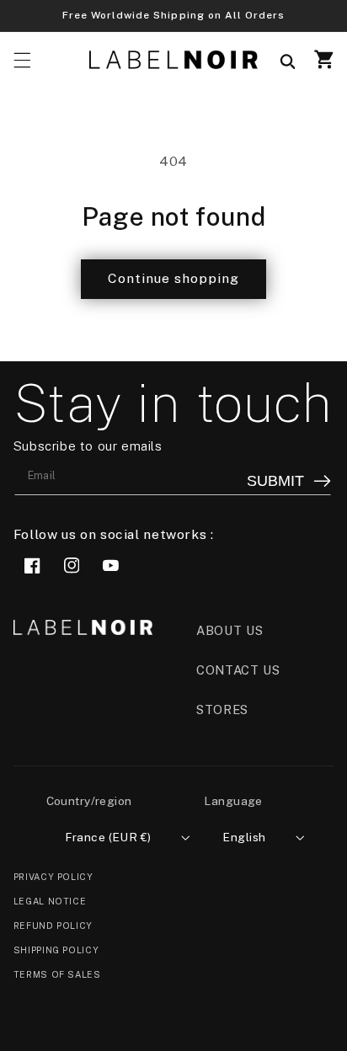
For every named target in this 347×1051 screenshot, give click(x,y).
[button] (22, 59)
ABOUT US (229, 630)
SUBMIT (275, 480)
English (243, 837)
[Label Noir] (173, 60)
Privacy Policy (53, 877)
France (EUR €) (108, 837)
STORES (222, 709)
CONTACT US (238, 670)
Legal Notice (50, 901)
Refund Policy (53, 925)
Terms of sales (57, 974)
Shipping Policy (56, 950)
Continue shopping (174, 278)
